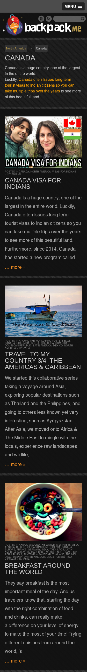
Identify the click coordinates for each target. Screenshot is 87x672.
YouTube (41, 19)
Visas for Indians (64, 171)
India (45, 549)
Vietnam (10, 559)
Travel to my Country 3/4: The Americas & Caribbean (43, 360)
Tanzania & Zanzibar (37, 554)
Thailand (58, 554)
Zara (26, 348)
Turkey (17, 556)
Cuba (50, 343)
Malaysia (23, 552)
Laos (60, 549)
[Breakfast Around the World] (43, 512)
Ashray (17, 174)
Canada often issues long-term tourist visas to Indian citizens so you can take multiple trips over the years (39, 85)
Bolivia (55, 547)
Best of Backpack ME (34, 547)
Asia (75, 544)
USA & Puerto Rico (59, 556)
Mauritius (37, 552)
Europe (10, 549)
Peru (8, 554)
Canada (24, 171)
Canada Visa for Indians (33, 183)
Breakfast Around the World (37, 568)
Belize (66, 340)
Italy (53, 549)
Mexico (58, 345)
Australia (12, 547)
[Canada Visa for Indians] (43, 142)
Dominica (61, 343)
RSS (49, 19)
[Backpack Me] (43, 25)
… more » (15, 266)
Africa (23, 544)
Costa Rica (38, 343)
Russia (17, 554)
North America (16, 48)
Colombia (22, 343)
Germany (34, 549)
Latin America (42, 345)
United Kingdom (34, 556)
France (22, 549)
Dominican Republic (18, 345)
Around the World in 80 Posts (39, 340)
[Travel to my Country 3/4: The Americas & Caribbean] (43, 311)
